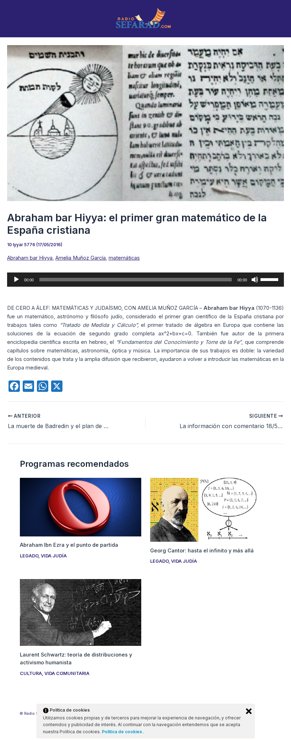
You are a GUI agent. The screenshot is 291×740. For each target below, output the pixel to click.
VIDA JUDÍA (54, 555)
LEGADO (29, 555)
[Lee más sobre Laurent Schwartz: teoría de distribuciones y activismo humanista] (80, 612)
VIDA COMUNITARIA (66, 673)
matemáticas (124, 258)
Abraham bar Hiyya (30, 258)
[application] (145, 279)
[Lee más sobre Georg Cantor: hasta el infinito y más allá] (210, 509)
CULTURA (31, 673)
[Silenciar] (254, 279)
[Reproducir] (16, 279)
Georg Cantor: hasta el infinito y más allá (202, 550)
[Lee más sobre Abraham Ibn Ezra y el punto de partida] (80, 506)
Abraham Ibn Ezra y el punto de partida (69, 545)
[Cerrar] (249, 711)
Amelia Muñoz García (80, 258)
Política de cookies (122, 731)
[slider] (270, 278)
